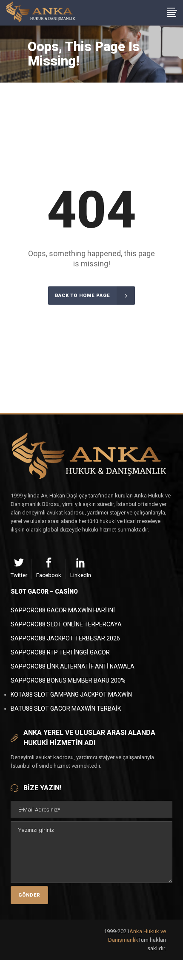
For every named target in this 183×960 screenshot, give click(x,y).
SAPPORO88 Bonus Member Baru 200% (68, 680)
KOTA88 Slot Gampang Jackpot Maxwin (71, 694)
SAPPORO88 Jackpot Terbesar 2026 (65, 638)
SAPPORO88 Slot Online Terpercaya (66, 624)
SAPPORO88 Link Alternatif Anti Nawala (72, 666)
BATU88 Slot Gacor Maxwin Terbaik (66, 708)
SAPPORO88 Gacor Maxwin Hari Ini (63, 610)
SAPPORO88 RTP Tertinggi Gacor (60, 652)
